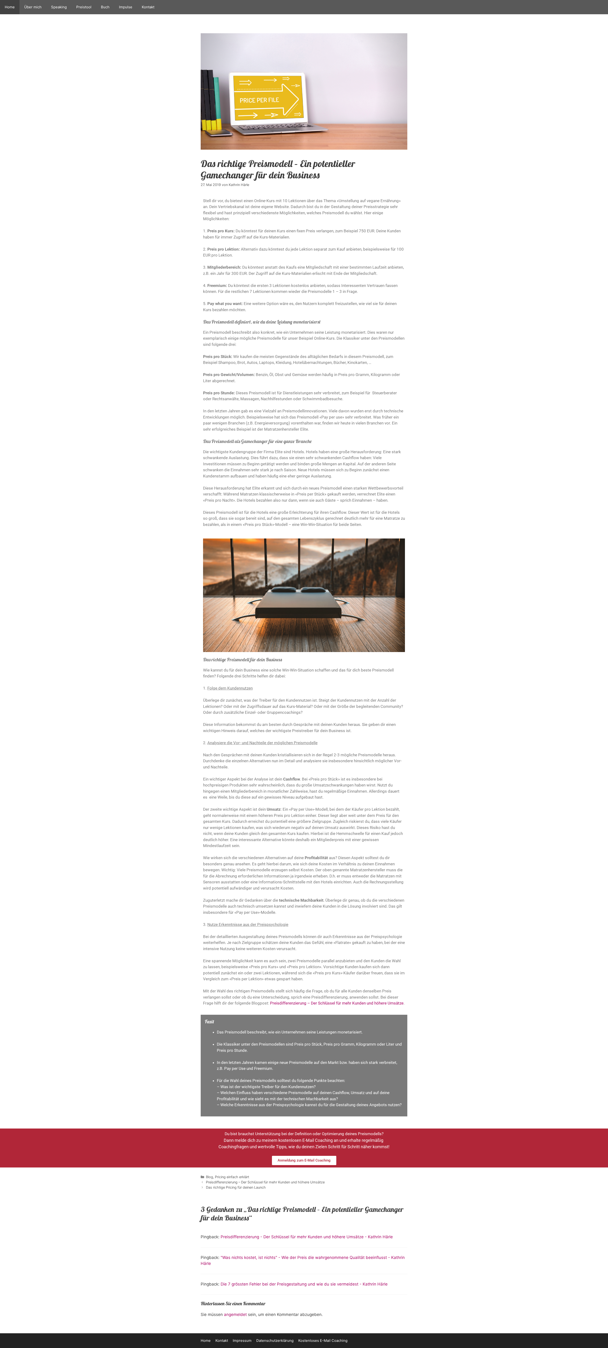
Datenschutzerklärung (275, 1340)
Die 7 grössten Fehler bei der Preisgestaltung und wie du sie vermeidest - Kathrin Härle (304, 1284)
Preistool (83, 7)
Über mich (33, 7)
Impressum (242, 1340)
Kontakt (148, 7)
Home (10, 7)
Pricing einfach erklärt (232, 1177)
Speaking (59, 7)
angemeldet (235, 1314)
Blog (209, 1177)
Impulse (125, 7)
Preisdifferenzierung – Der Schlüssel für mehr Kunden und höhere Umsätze (337, 1003)
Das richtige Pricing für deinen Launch (236, 1187)
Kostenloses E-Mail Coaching (322, 1340)
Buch (105, 7)
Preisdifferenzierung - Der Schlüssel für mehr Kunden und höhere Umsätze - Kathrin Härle (307, 1236)
